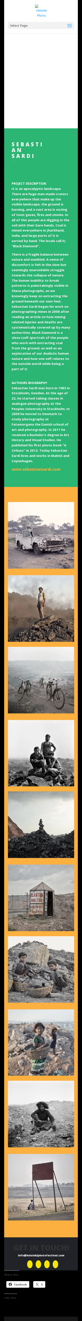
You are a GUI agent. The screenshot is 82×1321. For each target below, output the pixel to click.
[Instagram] (38, 1264)
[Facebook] (30, 1264)
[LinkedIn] (47, 1264)
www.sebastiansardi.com (36, 469)
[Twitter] (55, 1264)
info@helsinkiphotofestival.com (41, 1255)
